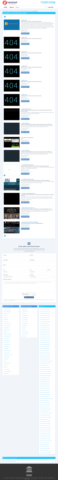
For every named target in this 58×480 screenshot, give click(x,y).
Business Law (24, 313)
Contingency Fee (30, 460)
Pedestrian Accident (7, 346)
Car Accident (6, 321)
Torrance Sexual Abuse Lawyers (45, 442)
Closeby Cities (42, 306)
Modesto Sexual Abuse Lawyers (45, 373)
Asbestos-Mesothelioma (7, 311)
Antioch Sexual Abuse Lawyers (44, 311)
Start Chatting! (29, 297)
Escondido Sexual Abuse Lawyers (45, 342)
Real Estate (23, 336)
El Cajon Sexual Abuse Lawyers (44, 336)
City (3, 269)
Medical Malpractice (7, 340)
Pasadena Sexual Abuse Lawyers (45, 394)
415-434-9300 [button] (26, 216)
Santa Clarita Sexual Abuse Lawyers (45, 427)
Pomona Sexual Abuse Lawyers (44, 396)
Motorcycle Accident (7, 342)
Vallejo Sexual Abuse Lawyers (44, 444)
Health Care (24, 329)
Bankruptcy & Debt (25, 311)
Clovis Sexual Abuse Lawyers (44, 323)
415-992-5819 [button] (26, 228)
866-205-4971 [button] (26, 33)
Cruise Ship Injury (6, 327)
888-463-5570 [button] (26, 119)
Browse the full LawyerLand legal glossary (9, 461)
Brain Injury (5, 317)
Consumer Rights (24, 319)
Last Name (31, 255)
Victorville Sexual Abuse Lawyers (45, 448)
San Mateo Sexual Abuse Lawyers (45, 421)
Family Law (23, 327)
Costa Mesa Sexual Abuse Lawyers (45, 329)
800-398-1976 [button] (26, 159)
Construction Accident (7, 325)
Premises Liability (6, 352)
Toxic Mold (5, 365)
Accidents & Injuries (28, 11)
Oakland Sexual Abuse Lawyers (45, 381)
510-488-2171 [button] (26, 86)
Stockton (22, 11)
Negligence (5, 460)
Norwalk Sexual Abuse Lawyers (45, 379)
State (30, 269)
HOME (5, 7)
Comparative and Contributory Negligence (13, 460)
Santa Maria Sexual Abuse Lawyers (45, 429)
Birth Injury (5, 315)
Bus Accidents (6, 319)
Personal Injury (6, 348)
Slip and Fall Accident (7, 363)
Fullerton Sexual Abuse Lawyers (45, 352)
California (18, 11)
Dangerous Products (7, 329)
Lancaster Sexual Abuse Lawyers (45, 367)
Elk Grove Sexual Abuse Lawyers (45, 340)
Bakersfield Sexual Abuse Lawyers (45, 313)
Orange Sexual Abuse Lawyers (44, 388)
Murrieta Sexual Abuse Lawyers (45, 377)
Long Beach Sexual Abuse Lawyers (45, 369)
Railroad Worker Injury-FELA (8, 354)
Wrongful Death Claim (24, 460)
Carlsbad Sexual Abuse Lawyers (45, 319)
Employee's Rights (25, 323)
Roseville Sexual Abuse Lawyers (45, 406)
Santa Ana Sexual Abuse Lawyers (45, 423)
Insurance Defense (7, 338)
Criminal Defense (24, 321)
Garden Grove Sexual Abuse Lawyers (45, 354)
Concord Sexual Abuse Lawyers (45, 325)
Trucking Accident (6, 369)
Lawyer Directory (12, 11)
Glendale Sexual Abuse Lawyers (45, 356)
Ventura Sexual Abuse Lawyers (44, 446)
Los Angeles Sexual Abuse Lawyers (45, 371)
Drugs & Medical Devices (7, 336)
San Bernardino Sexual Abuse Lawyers (46, 413)
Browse (12, 7)
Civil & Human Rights (25, 317)
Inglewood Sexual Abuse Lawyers (45, 363)
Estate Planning (24, 325)
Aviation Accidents (6, 313)
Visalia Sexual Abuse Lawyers (44, 450)
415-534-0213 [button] (26, 101)
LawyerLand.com (5, 11)
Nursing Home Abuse (7, 344)
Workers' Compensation (7, 371)
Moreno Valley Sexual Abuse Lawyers (45, 375)
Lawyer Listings (48, 2)
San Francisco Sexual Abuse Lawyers (45, 417)
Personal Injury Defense (7, 350)
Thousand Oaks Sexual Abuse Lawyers (46, 440)
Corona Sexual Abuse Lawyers (44, 327)
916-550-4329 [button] (26, 58)
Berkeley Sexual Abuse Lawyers (45, 315)
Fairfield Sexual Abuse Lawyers (44, 344)
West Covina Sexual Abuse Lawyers (45, 452)
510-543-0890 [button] (26, 143)
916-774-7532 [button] (26, 132)
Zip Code (48, 269)
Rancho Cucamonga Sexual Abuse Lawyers (46, 398)
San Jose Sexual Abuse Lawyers (45, 419)
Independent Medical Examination (45, 460)
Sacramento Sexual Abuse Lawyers (45, 408)
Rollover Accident (6, 356)
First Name (5, 255)
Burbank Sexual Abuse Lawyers (45, 317)
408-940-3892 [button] (26, 72)
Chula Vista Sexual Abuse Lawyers (45, 321)
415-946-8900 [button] (26, 188)
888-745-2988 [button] (26, 202)
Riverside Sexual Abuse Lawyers (45, 404)
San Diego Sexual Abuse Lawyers (45, 415)
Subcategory (32, 274)
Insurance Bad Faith (37, 460)
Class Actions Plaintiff (7, 323)
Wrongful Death (6, 373)
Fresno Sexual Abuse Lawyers (44, 350)
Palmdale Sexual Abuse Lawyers (45, 392)
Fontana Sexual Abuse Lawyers (44, 346)
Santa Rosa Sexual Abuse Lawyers (45, 431)
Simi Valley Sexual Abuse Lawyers (45, 433)
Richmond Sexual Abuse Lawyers (45, 402)
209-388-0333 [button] (26, 44)
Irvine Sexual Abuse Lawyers (44, 365)
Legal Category (5, 274)
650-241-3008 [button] (26, 173)
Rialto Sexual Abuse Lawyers (44, 400)
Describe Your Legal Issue (7, 279)
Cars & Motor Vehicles (25, 315)
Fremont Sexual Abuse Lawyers (45, 348)
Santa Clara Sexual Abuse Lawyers (45, 425)
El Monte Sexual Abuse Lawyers (45, 338)
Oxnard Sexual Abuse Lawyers (44, 390)
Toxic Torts (5, 367)
